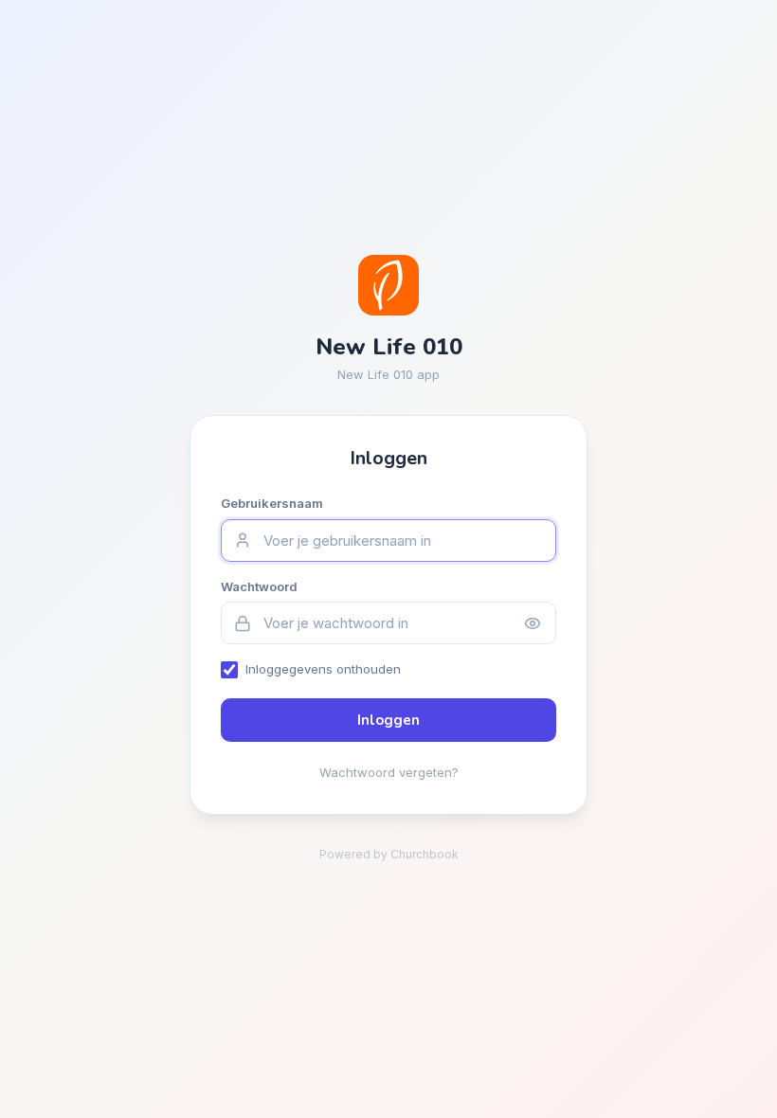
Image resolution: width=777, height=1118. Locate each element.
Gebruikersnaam (272, 503)
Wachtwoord (259, 586)
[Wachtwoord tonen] (532, 623)
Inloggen (388, 720)
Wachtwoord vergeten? (389, 772)
